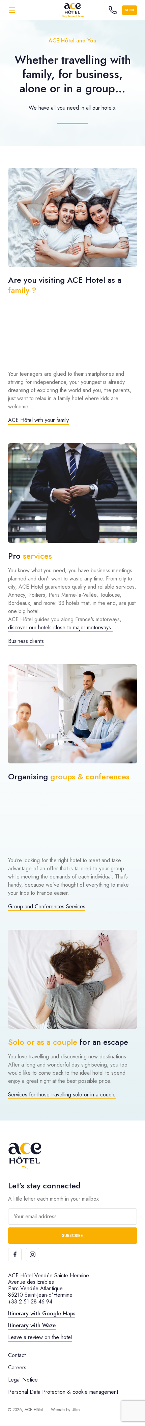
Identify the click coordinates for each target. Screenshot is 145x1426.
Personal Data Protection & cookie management (63, 1392)
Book (129, 10)
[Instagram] (32, 1254)
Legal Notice (23, 1380)
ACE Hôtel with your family (38, 420)
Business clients (26, 641)
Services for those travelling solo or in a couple (62, 1094)
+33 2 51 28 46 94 (30, 1301)
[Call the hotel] (113, 10)
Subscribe (72, 1236)
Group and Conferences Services (46, 906)
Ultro (75, 1410)
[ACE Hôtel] (72, 10)
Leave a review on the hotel (40, 1337)
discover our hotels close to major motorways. (60, 627)
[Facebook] (15, 1254)
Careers (17, 1367)
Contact (17, 1355)
